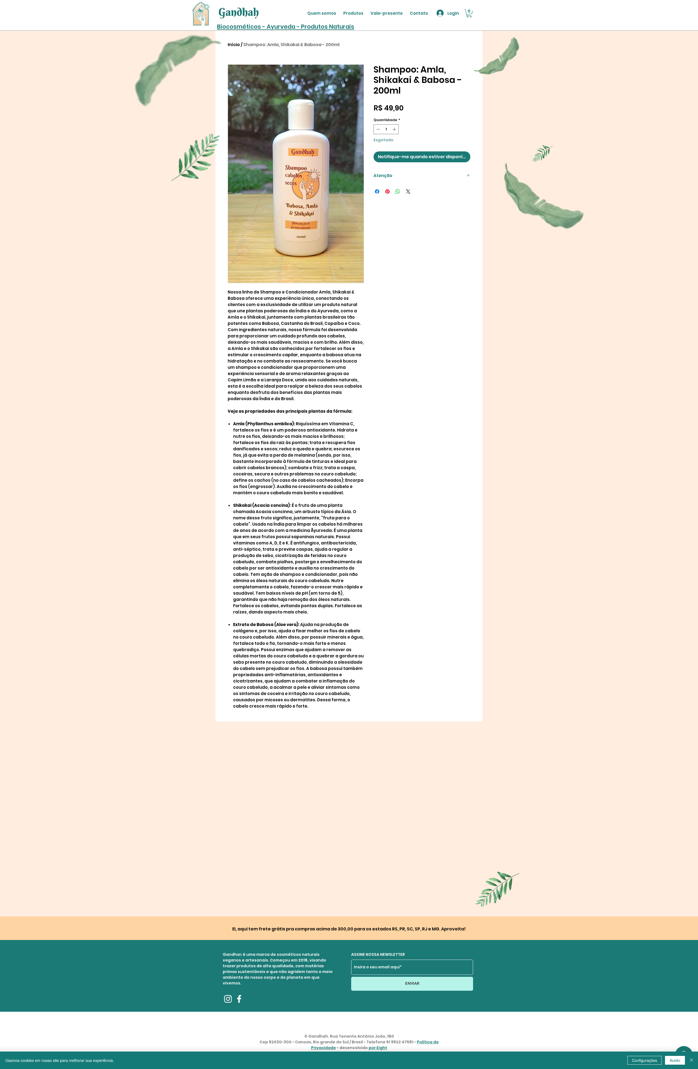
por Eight (378, 1047)
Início (234, 44)
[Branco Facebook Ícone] (239, 999)
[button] (469, 13)
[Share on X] (408, 191)
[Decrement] (377, 129)
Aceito (675, 1060)
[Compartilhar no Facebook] (377, 191)
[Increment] (395, 129)
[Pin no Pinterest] (387, 191)
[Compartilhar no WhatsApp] (398, 191)
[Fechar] (691, 1060)
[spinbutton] (386, 129)
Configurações (644, 1060)
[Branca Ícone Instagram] (228, 999)
